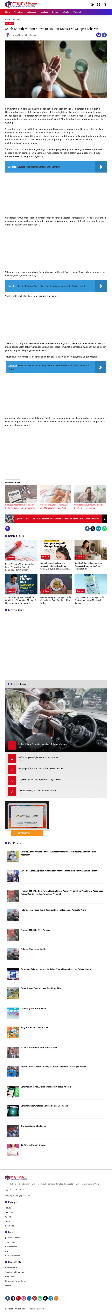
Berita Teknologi (12, 1255)
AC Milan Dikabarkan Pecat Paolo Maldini (39, 1047)
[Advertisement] (56, 195)
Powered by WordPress (15, 1308)
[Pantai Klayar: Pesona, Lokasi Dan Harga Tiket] (13, 993)
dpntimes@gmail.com (20, 1195)
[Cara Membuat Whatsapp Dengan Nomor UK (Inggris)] (13, 1110)
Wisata (8, 1216)
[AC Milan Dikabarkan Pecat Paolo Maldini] (13, 1052)
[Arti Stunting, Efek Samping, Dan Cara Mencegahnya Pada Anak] (55, 494)
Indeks (8, 1285)
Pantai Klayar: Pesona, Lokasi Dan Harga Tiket (41, 988)
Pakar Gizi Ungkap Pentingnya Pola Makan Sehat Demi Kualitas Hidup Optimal (55, 600)
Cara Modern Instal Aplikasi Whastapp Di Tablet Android (46, 1086)
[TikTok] (45, 1298)
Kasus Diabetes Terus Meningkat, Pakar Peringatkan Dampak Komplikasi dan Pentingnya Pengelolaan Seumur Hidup (20, 567)
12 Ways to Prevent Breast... (33, 1145)
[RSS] (56, 1298)
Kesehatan (9, 24)
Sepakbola (9, 1212)
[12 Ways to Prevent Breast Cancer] (13, 1149)
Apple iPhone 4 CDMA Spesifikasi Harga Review (39, 779)
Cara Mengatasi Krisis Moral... (34, 1008)
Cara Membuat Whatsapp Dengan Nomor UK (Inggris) (44, 1105)
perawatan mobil (12, 1237)
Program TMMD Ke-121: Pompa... (35, 930)
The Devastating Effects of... (33, 1126)
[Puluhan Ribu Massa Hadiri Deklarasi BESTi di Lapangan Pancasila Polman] (13, 914)
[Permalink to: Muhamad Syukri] (8, 35)
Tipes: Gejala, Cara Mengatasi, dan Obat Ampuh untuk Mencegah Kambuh (90, 600)
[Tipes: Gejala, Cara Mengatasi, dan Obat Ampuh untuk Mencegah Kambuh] (91, 584)
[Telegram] (98, 528)
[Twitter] (92, 528)
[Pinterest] (18, 1298)
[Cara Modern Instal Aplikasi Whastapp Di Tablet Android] (13, 1091)
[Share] (104, 35)
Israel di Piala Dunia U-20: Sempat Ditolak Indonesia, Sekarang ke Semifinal (54, 1066)
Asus (7, 1251)
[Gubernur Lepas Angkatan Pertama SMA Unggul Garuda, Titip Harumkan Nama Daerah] (13, 875)
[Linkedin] (29, 1298)
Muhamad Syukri (17, 35)
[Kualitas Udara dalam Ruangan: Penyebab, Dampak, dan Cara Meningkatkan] (91, 550)
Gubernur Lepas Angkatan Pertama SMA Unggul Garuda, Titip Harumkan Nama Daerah (59, 870)
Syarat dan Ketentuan (14, 1272)
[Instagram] (23, 1298)
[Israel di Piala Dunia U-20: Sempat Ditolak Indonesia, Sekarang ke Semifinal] (13, 1071)
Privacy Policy (11, 1267)
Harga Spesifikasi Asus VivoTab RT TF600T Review (41, 768)
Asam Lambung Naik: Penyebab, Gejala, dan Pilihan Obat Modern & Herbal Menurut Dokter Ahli (20, 600)
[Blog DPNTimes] (21, 4)
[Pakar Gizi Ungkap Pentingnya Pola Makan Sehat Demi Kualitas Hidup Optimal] (56, 584)
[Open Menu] (98, 4)
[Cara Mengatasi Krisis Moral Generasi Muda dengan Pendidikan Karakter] (13, 1013)
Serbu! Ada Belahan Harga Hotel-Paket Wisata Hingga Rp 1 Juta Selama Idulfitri (56, 969)
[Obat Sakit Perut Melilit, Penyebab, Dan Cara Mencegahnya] (90, 494)
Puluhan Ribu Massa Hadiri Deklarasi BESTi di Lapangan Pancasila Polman (54, 910)
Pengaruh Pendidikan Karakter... (35, 1027)
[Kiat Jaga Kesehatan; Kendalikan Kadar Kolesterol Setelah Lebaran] (21, 494)
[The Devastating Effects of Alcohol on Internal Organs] (13, 1130)
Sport (7, 1221)
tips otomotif (11, 1246)
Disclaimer (9, 1276)
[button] (92, 4)
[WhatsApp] (104, 528)
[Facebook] (87, 528)
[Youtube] (34, 1298)
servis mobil (10, 1242)
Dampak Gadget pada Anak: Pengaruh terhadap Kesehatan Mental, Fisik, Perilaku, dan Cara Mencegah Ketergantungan (54, 566)
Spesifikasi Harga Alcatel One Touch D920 (37, 790)
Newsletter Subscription (16, 1281)
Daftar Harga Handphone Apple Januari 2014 (38, 757)
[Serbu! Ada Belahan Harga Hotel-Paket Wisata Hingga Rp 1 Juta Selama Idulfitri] (13, 974)
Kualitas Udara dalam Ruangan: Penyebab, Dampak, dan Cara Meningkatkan (89, 566)
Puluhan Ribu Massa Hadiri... (34, 949)
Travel (8, 1207)
